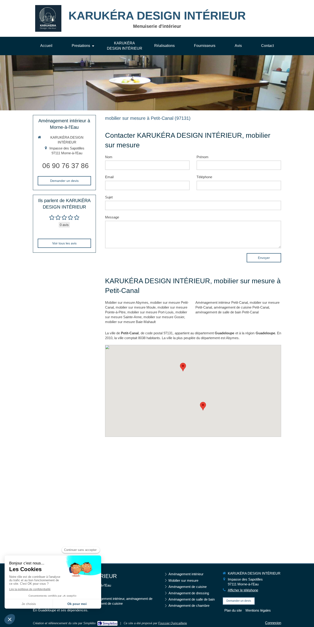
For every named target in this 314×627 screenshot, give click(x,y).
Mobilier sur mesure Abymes (126, 302)
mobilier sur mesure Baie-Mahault (130, 322)
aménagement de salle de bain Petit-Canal (227, 312)
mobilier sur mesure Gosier (163, 317)
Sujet (109, 197)
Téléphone (204, 177)
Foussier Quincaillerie (172, 623)
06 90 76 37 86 (65, 165)
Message (112, 217)
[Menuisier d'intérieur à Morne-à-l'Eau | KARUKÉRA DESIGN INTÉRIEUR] (48, 18)
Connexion (273, 623)
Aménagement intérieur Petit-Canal (221, 302)
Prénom (202, 157)
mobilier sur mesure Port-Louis (150, 312)
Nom (108, 157)
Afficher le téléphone (243, 590)
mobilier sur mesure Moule (136, 307)
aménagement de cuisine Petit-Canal (241, 307)
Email (109, 177)
